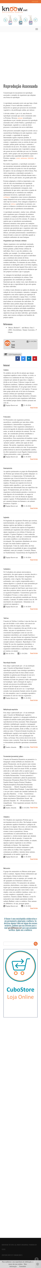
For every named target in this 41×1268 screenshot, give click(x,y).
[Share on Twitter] (23, 360)
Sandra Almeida (11, 747)
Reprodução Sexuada (9, 662)
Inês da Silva (10, 653)
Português (35, 2)
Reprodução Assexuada (20, 86)
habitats (13, 204)
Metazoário (6, 868)
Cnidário (5, 370)
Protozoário (6, 416)
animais (20, 118)
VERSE (3, 1249)
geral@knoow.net (15, 927)
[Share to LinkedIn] (29, 360)
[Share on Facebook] (17, 360)
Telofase (6, 618)
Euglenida (6, 517)
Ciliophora (6, 817)
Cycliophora (6, 569)
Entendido (22, 1266)
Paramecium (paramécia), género (13, 756)
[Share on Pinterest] (34, 360)
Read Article (34, 407)
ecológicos (6, 197)
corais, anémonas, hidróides (25, 158)
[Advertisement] (20, 56)
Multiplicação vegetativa (10, 709)
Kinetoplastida (7, 468)
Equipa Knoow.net (12, 405)
